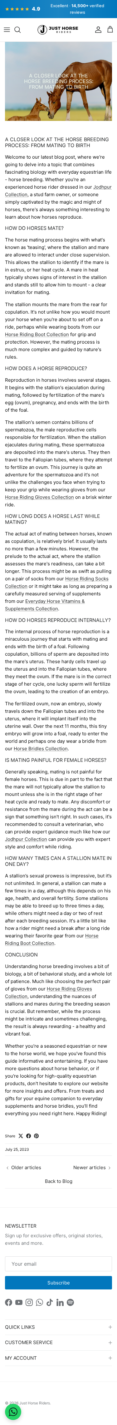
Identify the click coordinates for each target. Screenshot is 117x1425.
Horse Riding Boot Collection (37, 334)
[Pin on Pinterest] (36, 1136)
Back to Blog (58, 1181)
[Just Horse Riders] (58, 30)
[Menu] (7, 30)
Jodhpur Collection (26, 839)
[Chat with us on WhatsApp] (13, 1412)
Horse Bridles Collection (41, 749)
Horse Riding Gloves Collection (39, 497)
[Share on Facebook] (28, 1136)
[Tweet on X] (20, 1136)
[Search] (20, 30)
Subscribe (58, 1283)
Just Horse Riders (34, 1403)
